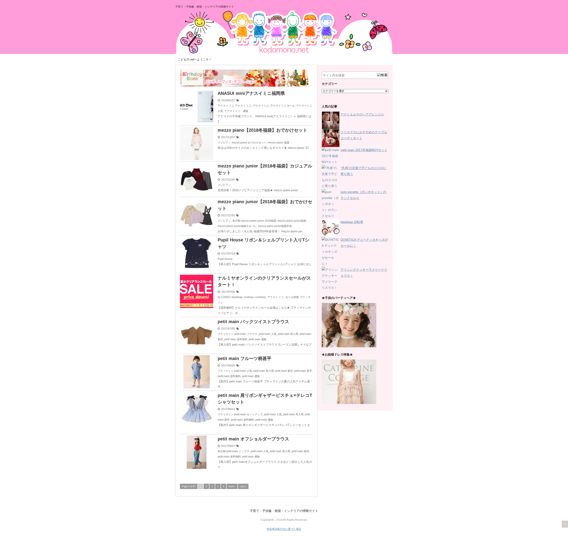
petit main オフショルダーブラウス (253, 438)
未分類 (236, 220)
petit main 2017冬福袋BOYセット (364, 150)
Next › (232, 486)
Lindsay (248, 297)
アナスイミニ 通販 (236, 111)
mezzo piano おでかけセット (249, 142)
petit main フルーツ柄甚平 (244, 358)
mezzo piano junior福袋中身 (275, 226)
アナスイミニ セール (282, 105)
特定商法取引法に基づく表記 (284, 529)
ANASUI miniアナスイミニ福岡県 (251, 93)
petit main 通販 (257, 339)
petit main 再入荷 (288, 334)
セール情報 (292, 297)
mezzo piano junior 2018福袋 (258, 220)
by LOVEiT (224, 297)
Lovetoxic (260, 297)
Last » (243, 486)
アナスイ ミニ (226, 105)
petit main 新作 (284, 370)
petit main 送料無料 (235, 339)
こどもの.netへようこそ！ (194, 59)
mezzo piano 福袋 (278, 142)
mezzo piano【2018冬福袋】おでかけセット (262, 130)
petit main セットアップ (248, 414)
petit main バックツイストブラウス (253, 321)
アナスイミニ (261, 105)
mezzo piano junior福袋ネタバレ (237, 226)
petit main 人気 (267, 334)
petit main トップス (237, 451)
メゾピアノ (224, 142)
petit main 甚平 (303, 370)
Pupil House (225, 259)
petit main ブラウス (245, 334)
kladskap (237, 297)
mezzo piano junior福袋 (292, 220)
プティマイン (226, 334)
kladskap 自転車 (352, 222)
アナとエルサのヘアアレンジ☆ (362, 114)
